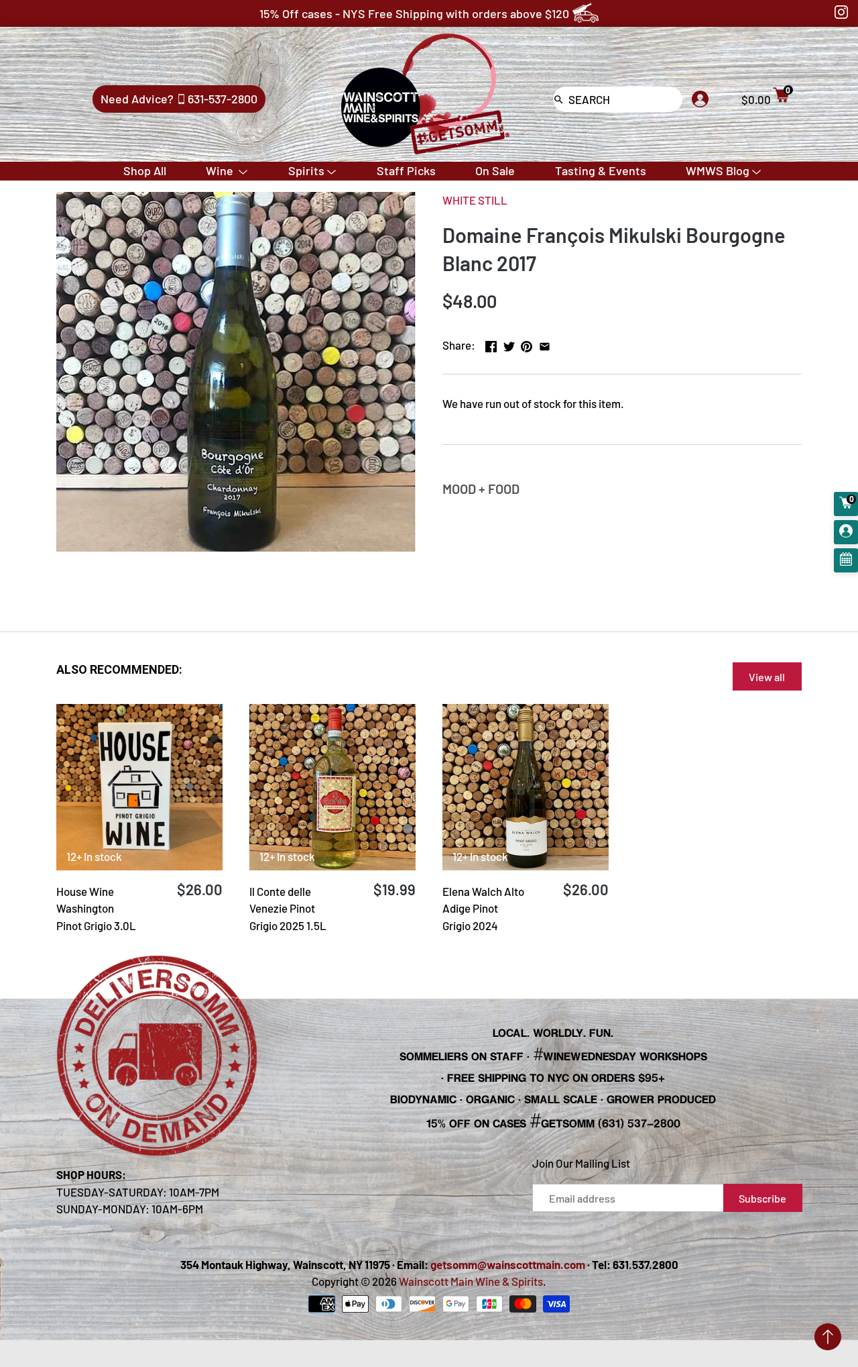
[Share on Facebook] (491, 343)
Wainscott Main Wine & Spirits (471, 1281)
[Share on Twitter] (509, 343)
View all (767, 676)
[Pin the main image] (526, 343)
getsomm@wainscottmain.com (507, 1264)
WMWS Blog (717, 170)
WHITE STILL (474, 200)
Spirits (306, 170)
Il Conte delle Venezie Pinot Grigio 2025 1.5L (287, 908)
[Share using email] (544, 343)
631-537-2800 (222, 98)
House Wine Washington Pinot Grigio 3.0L (96, 908)
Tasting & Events (600, 170)
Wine (221, 170)
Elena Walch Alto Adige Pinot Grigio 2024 (483, 908)
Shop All (144, 170)
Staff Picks (406, 170)
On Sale (495, 170)
